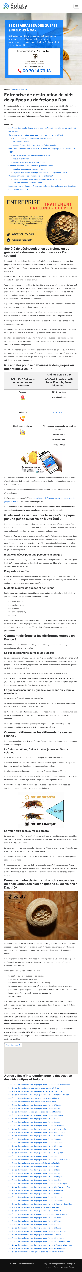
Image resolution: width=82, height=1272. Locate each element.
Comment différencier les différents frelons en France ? (30, 176)
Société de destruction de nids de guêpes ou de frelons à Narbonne (35, 1190)
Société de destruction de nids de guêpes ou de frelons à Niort (34, 1170)
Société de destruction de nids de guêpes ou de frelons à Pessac (34, 1108)
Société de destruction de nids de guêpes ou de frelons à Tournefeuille (37, 1129)
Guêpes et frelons (19, 89)
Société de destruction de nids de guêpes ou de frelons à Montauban (36, 1132)
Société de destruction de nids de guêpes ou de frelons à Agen (34, 1122)
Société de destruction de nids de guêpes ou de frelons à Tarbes (34, 1105)
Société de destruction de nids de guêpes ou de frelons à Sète (33, 1224)
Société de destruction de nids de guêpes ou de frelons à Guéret (34, 1211)
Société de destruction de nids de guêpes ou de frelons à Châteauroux (37, 1248)
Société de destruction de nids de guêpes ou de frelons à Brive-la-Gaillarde (39, 1160)
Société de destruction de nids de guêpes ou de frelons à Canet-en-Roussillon (40, 1204)
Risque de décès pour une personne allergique (31, 155)
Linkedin (49, 1267)
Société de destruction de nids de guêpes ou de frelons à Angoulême (36, 1153)
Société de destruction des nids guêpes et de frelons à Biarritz (33, 1098)
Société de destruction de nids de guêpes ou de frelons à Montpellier (36, 1238)
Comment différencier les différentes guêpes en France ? (31, 166)
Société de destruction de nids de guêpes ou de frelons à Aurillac (34, 1180)
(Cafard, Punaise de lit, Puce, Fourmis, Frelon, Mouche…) (36, 145)
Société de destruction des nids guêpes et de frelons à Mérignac (34, 1112)
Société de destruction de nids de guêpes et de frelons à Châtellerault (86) (38, 1214)
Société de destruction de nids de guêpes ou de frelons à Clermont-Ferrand (39, 1241)
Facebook (61, 1264)
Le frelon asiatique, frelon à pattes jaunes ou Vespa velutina (37, 179)
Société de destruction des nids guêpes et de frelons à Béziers (33, 1207)
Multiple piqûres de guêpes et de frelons (29, 162)
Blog (45, 1264)
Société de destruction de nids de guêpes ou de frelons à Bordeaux (35, 1115)
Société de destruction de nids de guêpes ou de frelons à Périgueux (35, 1142)
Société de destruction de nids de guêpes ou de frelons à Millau (34, 1194)
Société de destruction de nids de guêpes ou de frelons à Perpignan (36, 1200)
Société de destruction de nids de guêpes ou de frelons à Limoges (35, 1177)
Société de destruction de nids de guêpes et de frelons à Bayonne (35, 1091)
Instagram (71, 1264)
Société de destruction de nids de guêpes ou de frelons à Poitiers (35, 1197)
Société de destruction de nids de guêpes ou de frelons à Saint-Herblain (37, 1231)
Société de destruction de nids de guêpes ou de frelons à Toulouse (35, 1136)
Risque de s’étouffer (21, 159)
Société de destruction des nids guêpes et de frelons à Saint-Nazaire (36, 1252)
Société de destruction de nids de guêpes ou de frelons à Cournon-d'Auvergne (40, 1245)
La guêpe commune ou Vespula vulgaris (29, 169)
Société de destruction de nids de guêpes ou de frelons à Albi (33, 1156)
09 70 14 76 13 (37, 70)
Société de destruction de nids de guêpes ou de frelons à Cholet (34, 1218)
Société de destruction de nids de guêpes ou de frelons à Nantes (34, 1228)
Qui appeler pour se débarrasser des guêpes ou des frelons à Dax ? (35, 135)
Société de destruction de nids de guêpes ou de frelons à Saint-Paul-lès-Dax (39, 1084)
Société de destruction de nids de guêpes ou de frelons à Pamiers (35, 1146)
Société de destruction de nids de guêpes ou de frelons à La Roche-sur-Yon (39, 1187)
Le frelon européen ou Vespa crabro (27, 183)
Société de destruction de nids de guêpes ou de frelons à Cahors (34, 1139)
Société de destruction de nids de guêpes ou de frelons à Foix (33, 1149)
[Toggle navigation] (76, 6)
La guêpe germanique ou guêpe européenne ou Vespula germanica (40, 172)
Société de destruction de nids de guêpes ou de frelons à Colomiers (36, 1125)
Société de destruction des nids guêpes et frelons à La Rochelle (34, 1163)
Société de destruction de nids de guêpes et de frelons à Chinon (34, 1235)
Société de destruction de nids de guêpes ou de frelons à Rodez (34, 1173)
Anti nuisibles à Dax (21, 142)
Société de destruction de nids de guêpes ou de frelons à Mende (34, 1221)
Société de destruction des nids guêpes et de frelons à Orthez (33, 1088)
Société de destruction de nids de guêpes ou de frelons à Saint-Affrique (37, 1183)
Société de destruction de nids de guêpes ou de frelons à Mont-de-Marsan (38, 1095)
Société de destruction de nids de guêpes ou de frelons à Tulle (33, 1166)
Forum (56, 1267)
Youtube (52, 1264)
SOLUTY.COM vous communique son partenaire (32, 138)
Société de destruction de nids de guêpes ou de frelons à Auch (33, 1119)
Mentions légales (67, 1267)
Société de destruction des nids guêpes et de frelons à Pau (32, 1102)
